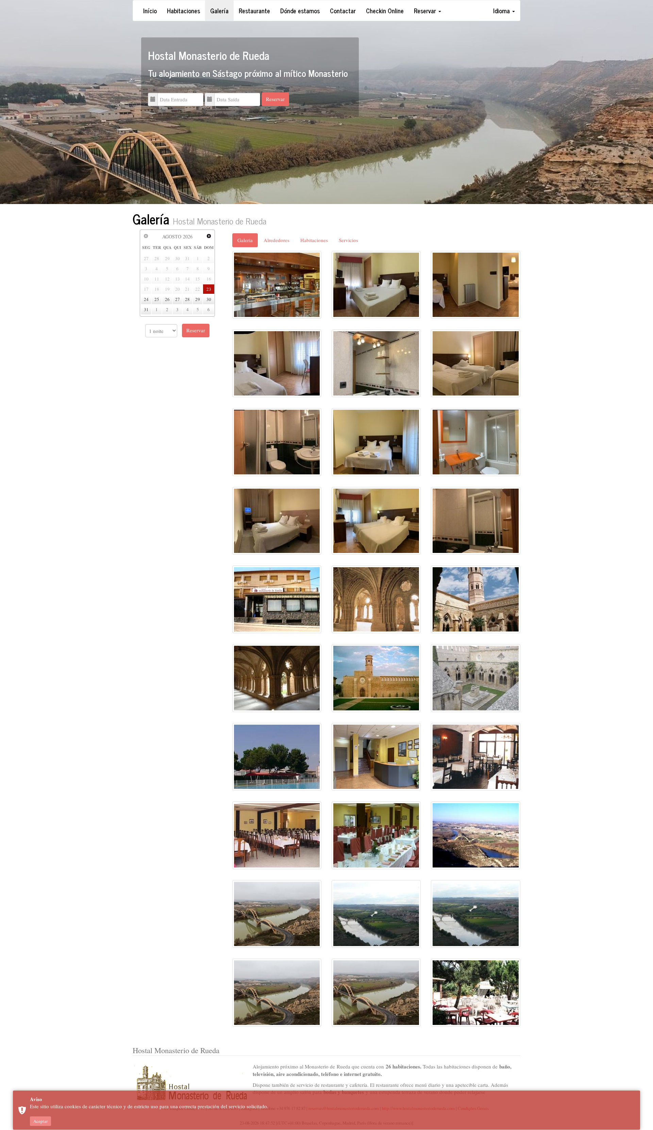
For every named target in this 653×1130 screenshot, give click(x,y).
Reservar (426, 10)
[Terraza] (475, 991)
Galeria (245, 240)
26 (167, 299)
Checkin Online (385, 10)
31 (146, 309)
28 (187, 299)
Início (150, 10)
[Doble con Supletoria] (475, 284)
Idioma (502, 10)
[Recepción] (376, 756)
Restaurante (254, 10)
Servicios (348, 240)
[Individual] (276, 362)
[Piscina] (276, 756)
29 (197, 299)
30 (208, 299)
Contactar (343, 10)
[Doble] (376, 284)
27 (177, 299)
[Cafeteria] (276, 284)
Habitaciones (183, 10)
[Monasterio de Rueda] (376, 598)
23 (208, 289)
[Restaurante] (475, 756)
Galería (219, 10)
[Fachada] (276, 598)
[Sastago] (475, 834)
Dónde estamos (300, 10)
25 (156, 299)
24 (146, 299)
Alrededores (276, 240)
